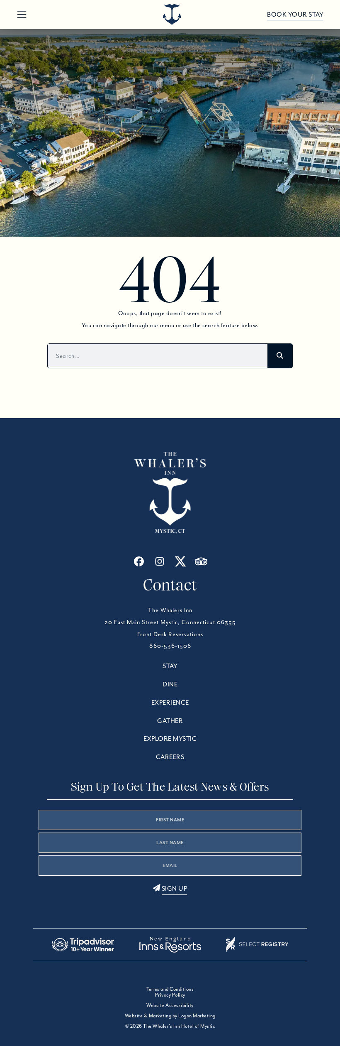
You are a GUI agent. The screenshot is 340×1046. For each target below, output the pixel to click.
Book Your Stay (295, 14)
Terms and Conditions (170, 989)
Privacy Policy (170, 995)
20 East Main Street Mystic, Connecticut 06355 (170, 622)
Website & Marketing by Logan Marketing (170, 1015)
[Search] (279, 356)
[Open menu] (22, 15)
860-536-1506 (170, 645)
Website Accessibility (170, 1005)
